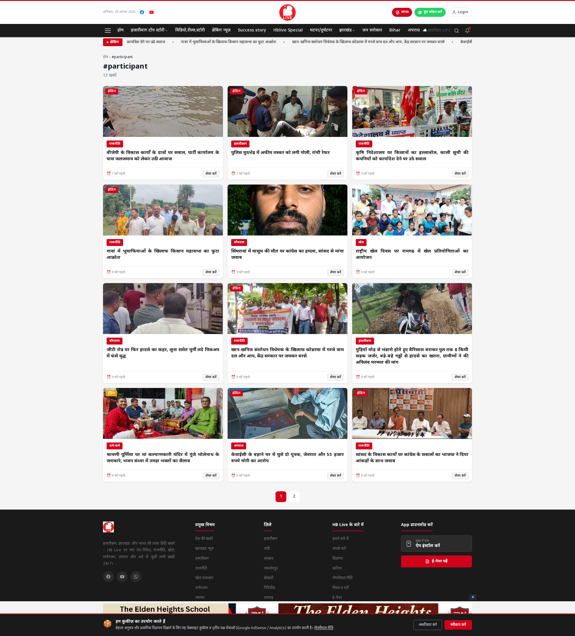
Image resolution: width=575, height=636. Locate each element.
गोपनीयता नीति (323, 628)
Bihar (394, 30)
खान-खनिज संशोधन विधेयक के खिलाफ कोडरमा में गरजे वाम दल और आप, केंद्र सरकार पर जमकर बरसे (352, 42)
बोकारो (268, 578)
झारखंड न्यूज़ (204, 548)
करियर (337, 568)
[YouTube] (151, 12)
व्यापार (200, 597)
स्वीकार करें (458, 625)
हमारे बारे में (340, 538)
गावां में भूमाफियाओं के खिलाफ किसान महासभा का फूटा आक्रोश (213, 42)
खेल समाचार (204, 578)
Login (463, 12)
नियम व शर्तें (340, 587)
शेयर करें (211, 174)
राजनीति (201, 568)
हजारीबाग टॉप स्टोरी (147, 30)
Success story (252, 30)
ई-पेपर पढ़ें (440, 561)
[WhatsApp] (136, 576)
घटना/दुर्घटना (321, 30)
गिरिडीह (269, 587)
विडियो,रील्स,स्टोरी (190, 30)
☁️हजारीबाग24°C (436, 30)
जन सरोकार (372, 30)
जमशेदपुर (271, 568)
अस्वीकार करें (428, 625)
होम (120, 30)
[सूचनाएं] (467, 30)
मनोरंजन (201, 587)
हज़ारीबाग (202, 558)
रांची (267, 548)
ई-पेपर (337, 597)
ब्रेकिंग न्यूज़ (221, 30)
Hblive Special (288, 30)
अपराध (414, 30)
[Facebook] (142, 12)
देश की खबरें (204, 538)
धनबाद (268, 558)
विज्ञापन (337, 558)
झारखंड (345, 30)
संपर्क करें (339, 548)
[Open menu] (108, 30)
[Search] (456, 30)
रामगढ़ (268, 597)
